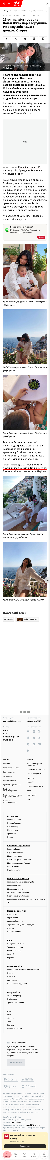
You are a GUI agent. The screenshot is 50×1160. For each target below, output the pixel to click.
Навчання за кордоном (17, 984)
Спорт (10, 1011)
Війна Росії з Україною (18, 845)
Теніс (9, 1021)
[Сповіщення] (47, 3)
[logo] (17, 3)
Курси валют (12, 918)
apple (28, 1079)
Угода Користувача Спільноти (34, 764)
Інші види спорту (14, 1028)
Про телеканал (9, 772)
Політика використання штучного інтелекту (12, 796)
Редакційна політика (11, 768)
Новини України (14, 823)
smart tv (10, 1086)
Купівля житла (13, 999)
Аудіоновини (12, 834)
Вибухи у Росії (13, 866)
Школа (10, 973)
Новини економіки (16, 911)
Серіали (10, 958)
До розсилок (16, 1063)
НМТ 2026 (11, 977)
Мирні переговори (15, 856)
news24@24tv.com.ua (12, 721)
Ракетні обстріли (14, 849)
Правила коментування (36, 769)
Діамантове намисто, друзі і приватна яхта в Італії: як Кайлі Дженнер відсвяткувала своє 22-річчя (25, 468)
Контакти (30, 778)
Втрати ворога (13, 870)
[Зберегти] (43, 39)
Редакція (6, 764)
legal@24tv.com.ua (33, 1125)
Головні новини (14, 820)
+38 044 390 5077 (34, 721)
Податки (10, 928)
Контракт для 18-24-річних (18, 892)
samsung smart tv (28, 1086)
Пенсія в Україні (14, 932)
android (10, 1079)
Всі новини (12, 816)
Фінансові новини (15, 921)
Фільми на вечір (14, 951)
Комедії (10, 954)
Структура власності (35, 786)
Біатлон (10, 1025)
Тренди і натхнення (15, 1002)
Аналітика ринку (14, 996)
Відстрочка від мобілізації (18, 896)
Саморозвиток (13, 980)
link (28, 731)
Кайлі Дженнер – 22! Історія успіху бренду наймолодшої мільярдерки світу (23, 170)
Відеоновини (12, 830)
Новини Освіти (14, 966)
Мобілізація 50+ (14, 885)
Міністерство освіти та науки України (23, 970)
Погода (10, 837)
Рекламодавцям (9, 781)
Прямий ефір (12, 826)
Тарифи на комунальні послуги (20, 925)
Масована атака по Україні (18, 863)
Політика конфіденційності (10, 790)
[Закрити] (45, 1135)
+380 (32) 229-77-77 (18, 1122)
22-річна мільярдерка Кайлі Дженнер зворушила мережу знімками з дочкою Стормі (40, 11)
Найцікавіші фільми (15, 944)
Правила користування (12, 785)
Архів (29, 791)
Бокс (9, 1014)
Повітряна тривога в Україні (19, 859)
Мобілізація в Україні (18, 878)
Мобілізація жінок (15, 889)
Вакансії (30, 782)
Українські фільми (15, 947)
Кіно (9, 940)
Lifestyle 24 (7, 11)
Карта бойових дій (15, 852)
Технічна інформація (35, 774)
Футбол (10, 1018)
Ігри (28, 799)
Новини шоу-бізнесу (22, 11)
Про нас (6, 759)
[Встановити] (25, 1141)
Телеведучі (7, 776)
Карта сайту (31, 795)
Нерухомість (13, 992)
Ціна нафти (12, 914)
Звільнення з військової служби (20, 882)
